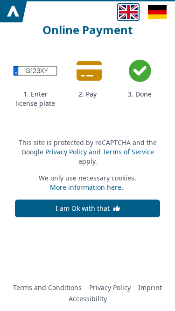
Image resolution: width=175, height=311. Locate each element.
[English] (128, 12)
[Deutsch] (157, 12)
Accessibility (88, 298)
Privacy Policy (66, 151)
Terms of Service (128, 151)
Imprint (150, 287)
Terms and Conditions (47, 287)
